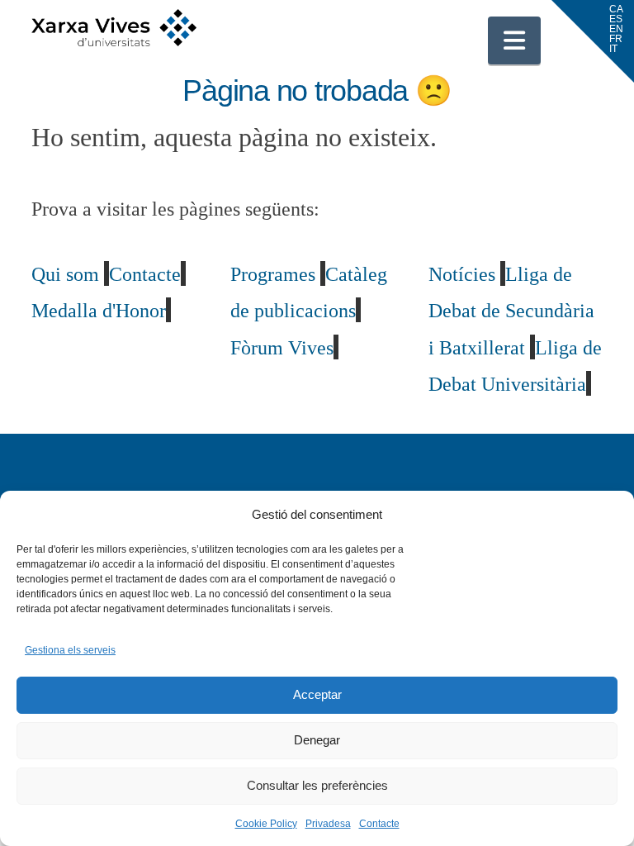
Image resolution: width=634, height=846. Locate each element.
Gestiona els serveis (70, 650)
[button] (514, 40)
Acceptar (317, 694)
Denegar (317, 740)
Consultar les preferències (317, 785)
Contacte (379, 823)
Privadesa (328, 823)
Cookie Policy (266, 823)
